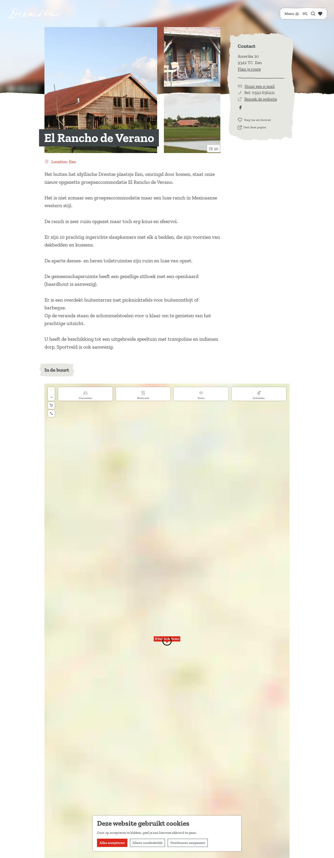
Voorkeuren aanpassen (187, 843)
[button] (167, 641)
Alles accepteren (112, 843)
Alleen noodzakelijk (147, 843)
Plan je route (249, 69)
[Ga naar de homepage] (34, 13)
